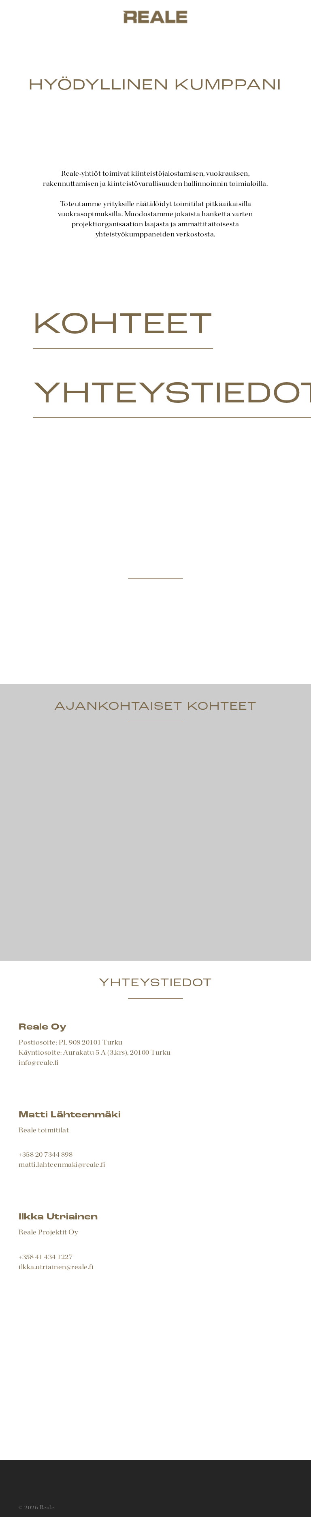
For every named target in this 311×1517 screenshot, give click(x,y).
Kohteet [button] (123, 326)
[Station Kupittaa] (92, 785)
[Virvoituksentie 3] (92, 891)
